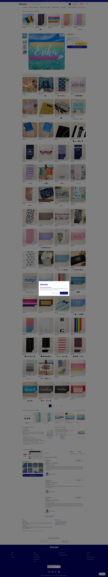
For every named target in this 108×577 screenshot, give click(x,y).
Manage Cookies (55, 293)
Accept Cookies (64, 293)
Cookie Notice (53, 288)
